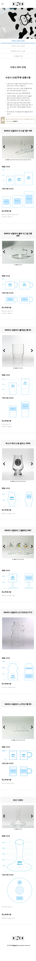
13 (30, 159)
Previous (4, 147)
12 (28, 159)
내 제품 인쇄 (18, 56)
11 (26, 159)
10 (24, 159)
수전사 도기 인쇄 (18, 46)
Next (31, 147)
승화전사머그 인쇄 (18, 51)
